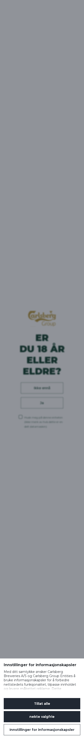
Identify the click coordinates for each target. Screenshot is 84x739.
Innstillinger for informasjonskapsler (42, 730)
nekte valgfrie (42, 717)
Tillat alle (42, 704)
